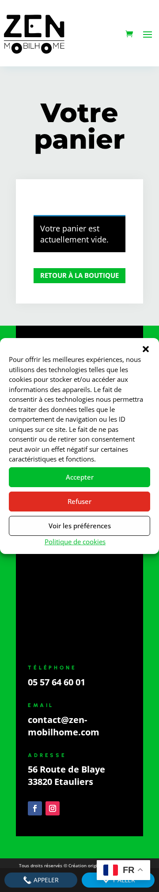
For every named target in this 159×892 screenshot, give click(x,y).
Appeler (45, 880)
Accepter (80, 477)
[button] (145, 349)
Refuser (79, 501)
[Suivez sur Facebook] (35, 808)
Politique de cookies (75, 541)
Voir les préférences (80, 525)
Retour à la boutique (79, 275)
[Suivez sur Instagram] (52, 808)
